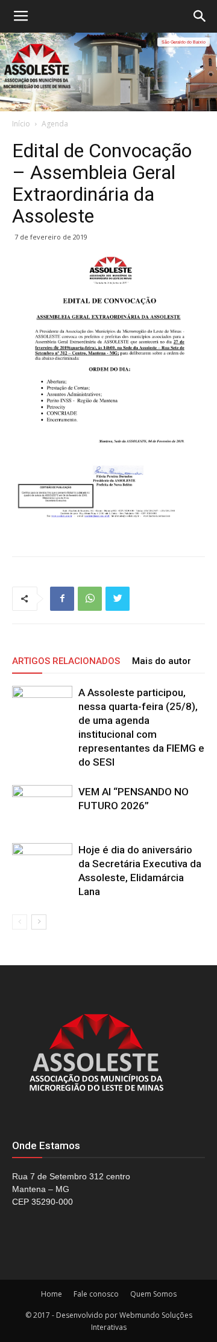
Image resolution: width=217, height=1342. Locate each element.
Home (51, 1294)
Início (21, 124)
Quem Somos (153, 1294)
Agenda (55, 124)
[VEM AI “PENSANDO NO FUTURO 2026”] (42, 806)
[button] (200, 16)
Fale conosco (96, 1294)
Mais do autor (161, 661)
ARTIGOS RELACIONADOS (66, 661)
